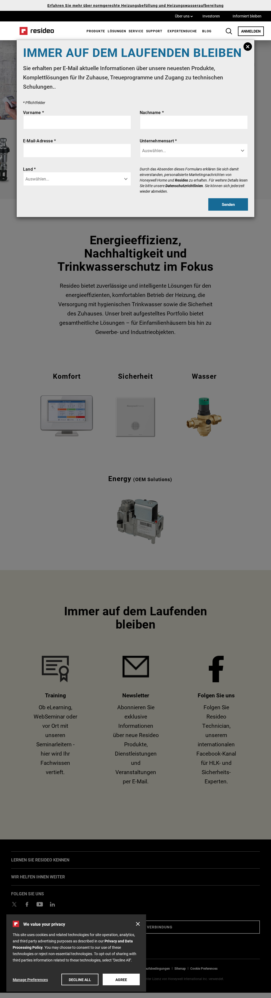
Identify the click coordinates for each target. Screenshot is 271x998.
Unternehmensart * (158, 140)
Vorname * (33, 112)
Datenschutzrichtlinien (184, 185)
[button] (138, 924)
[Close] (247, 46)
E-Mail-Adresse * (39, 140)
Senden (228, 204)
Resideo (181, 180)
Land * (29, 169)
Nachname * (152, 112)
